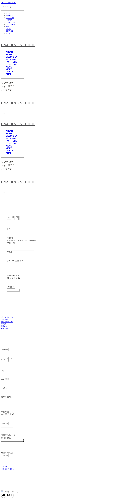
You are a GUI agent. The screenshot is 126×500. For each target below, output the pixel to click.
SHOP (8, 33)
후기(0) (3, 324)
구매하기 (5, 349)
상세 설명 (4, 319)
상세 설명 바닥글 (7, 322)
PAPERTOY (10, 15)
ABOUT (8, 13)
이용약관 (4, 466)
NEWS (8, 26)
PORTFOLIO (10, 22)
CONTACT (9, 31)
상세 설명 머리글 (7, 317)
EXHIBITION (10, 24)
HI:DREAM (9, 20)
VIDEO (8, 29)
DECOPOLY (10, 18)
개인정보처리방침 (7, 469)
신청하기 (5, 455)
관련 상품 (4, 328)
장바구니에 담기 (7, 426)
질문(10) (4, 326)
